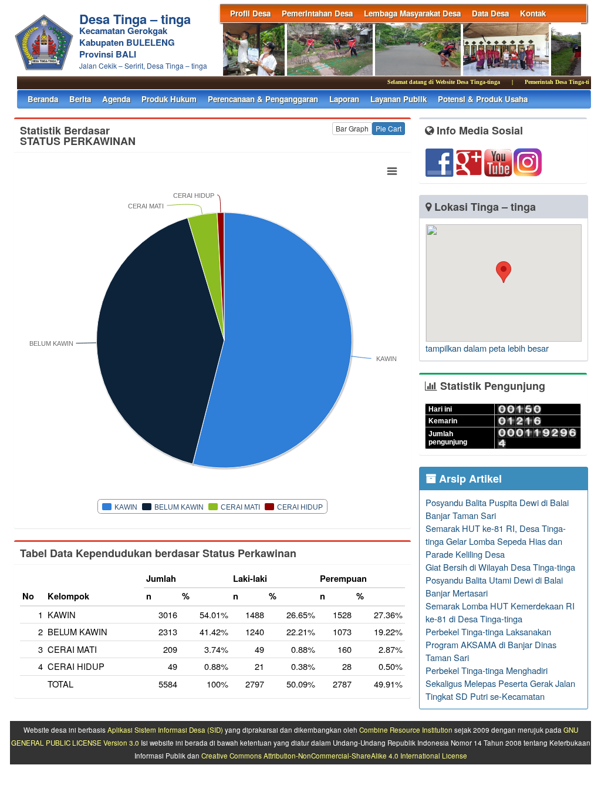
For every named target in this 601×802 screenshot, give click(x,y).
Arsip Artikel (469, 478)
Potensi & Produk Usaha (483, 99)
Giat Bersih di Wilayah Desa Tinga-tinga (500, 567)
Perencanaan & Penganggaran (263, 99)
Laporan (344, 99)
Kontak (533, 13)
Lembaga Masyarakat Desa (412, 13)
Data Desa (490, 13)
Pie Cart (388, 128)
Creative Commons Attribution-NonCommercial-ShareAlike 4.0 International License (334, 755)
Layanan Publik (398, 99)
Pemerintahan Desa (317, 13)
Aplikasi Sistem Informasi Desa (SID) (165, 729)
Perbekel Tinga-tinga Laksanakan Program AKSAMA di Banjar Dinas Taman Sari (491, 644)
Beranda (43, 99)
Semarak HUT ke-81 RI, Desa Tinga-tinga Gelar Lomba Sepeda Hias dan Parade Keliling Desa (496, 541)
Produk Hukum (169, 99)
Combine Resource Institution (406, 729)
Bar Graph (352, 128)
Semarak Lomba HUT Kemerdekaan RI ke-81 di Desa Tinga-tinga (500, 612)
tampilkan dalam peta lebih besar (487, 348)
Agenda (116, 99)
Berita (80, 99)
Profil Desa (250, 13)
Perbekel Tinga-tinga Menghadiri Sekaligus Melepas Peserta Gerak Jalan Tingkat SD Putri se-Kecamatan (500, 683)
